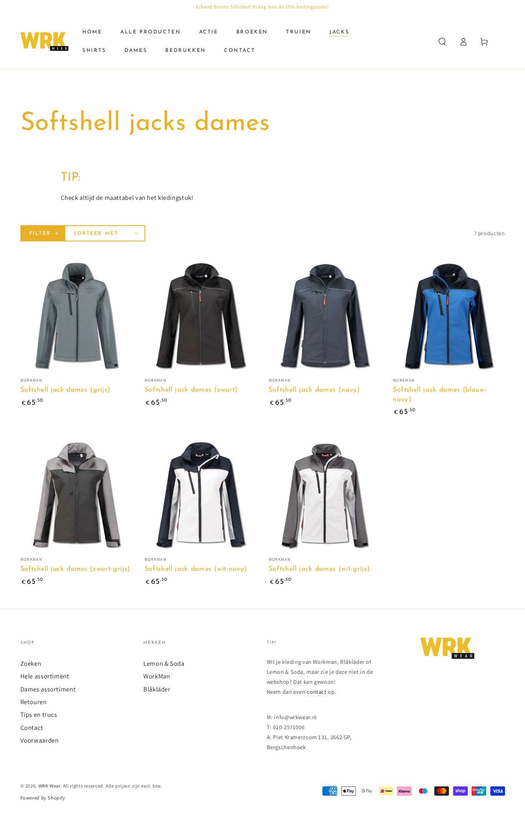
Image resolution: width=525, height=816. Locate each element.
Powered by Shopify (42, 797)
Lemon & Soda (163, 663)
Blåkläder (157, 689)
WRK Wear (49, 786)
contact (316, 691)
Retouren (33, 702)
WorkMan (156, 676)
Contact (31, 727)
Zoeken (31, 663)
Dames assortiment (48, 689)
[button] (442, 41)
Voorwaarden (39, 740)
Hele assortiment (45, 676)
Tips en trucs (38, 714)
